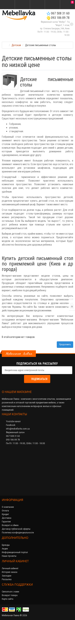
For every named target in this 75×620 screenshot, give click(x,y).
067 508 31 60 (60, 13)
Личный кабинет (10, 568)
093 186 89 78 (60, 18)
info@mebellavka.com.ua (17, 428)
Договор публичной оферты (16, 528)
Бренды (6, 544)
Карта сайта (7, 598)
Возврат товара (9, 595)
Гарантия (6, 521)
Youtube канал (13, 421)
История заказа (9, 572)
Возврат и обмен (10, 525)
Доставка (6, 517)
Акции (5, 548)
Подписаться (39, 379)
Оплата (5, 510)
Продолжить (65, 344)
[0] (67, 4)
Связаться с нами (10, 591)
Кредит (5, 514)
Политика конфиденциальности (18, 532)
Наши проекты (9, 555)
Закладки (6, 575)
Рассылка (6, 579)
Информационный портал (15, 552)
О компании (8, 506)
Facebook (10, 425)
